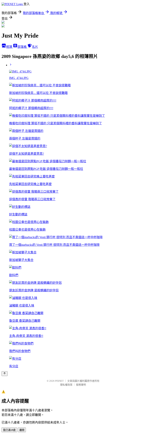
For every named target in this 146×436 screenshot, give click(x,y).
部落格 (22, 46)
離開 (21, 430)
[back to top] (5, 373)
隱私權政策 (66, 384)
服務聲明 (81, 384)
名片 (35, 46)
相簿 (9, 46)
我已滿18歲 (9, 430)
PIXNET (59, 380)
